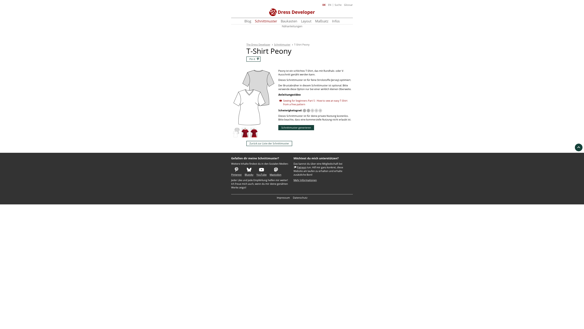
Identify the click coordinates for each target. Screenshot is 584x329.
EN (329, 5)
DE (324, 5)
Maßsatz (321, 21)
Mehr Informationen (305, 180)
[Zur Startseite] (292, 12)
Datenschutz (300, 197)
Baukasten (289, 21)
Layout (306, 21)
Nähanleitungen (292, 26)
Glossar (348, 5)
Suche (338, 5)
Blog (247, 21)
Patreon (301, 167)
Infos (336, 21)
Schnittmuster (266, 21)
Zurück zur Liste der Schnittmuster (269, 143)
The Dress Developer (258, 44)
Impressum (283, 197)
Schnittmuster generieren (296, 127)
